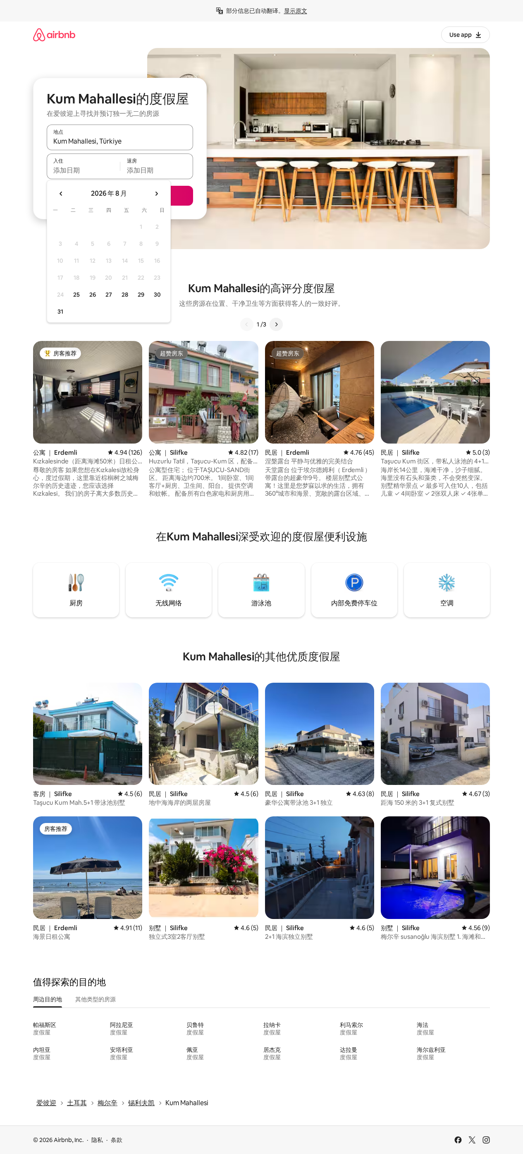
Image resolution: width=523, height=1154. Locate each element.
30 (157, 294)
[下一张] (276, 324)
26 (92, 294)
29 (141, 294)
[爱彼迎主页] (54, 35)
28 (125, 294)
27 (108, 294)
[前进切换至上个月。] (61, 193)
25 (76, 294)
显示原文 (295, 10)
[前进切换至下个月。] (156, 193)
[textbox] (83, 170)
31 (60, 311)
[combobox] (119, 141)
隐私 (97, 1140)
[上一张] (246, 324)
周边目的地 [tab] (47, 999)
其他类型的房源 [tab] (95, 999)
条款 (116, 1140)
